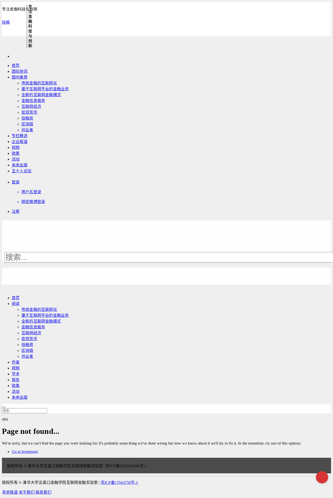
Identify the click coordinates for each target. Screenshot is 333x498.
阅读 (16, 304)
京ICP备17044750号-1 (119, 482)
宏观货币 (29, 112)
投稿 (6, 22)
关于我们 (27, 492)
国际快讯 (20, 71)
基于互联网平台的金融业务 (45, 89)
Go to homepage (25, 451)
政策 (16, 153)
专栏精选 (20, 136)
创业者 (27, 130)
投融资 (27, 118)
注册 (16, 211)
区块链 (27, 124)
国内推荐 (20, 77)
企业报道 (20, 142)
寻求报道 (10, 492)
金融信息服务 (33, 101)
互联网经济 (31, 106)
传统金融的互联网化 (39, 83)
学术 (16, 374)
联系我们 (43, 492)
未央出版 (20, 165)
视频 (16, 147)
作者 (16, 362)
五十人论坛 (21, 171)
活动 (16, 159)
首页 (16, 65)
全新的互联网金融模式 (41, 95)
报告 (16, 380)
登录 (16, 182)
